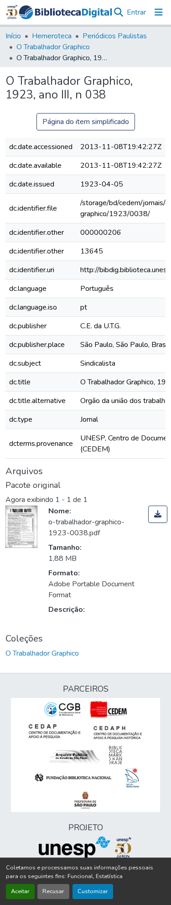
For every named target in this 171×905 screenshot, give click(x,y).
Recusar (53, 891)
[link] (157, 514)
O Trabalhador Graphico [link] (53, 47)
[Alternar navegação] (159, 12)
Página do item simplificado (85, 122)
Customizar (93, 891)
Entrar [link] (136, 12)
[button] (65, 12)
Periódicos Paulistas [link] (115, 36)
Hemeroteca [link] (52, 36)
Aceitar (20, 891)
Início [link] (13, 36)
